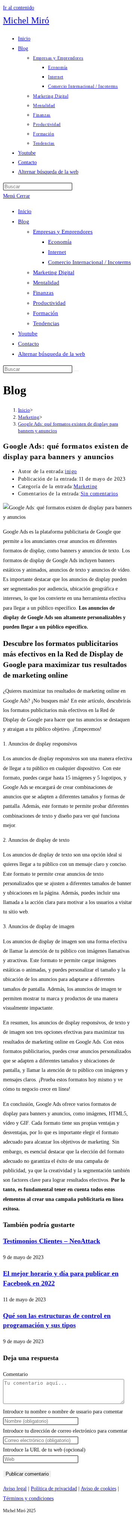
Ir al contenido (18, 8)
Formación (45, 313)
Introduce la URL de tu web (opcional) (44, 1450)
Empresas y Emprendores (63, 232)
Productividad (49, 303)
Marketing (85, 486)
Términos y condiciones (28, 1498)
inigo (71, 471)
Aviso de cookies (98, 1488)
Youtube (28, 334)
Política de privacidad (54, 1488)
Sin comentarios (99, 494)
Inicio (25, 211)
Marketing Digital (53, 272)
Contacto (28, 344)
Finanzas (43, 293)
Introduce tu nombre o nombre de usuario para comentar (63, 1412)
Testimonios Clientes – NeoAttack (51, 1241)
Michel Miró (26, 20)
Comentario (15, 1374)
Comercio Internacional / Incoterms (89, 262)
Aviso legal (15, 1488)
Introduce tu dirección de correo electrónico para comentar (65, 1431)
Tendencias (46, 323)
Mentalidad (46, 283)
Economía (60, 242)
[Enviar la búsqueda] (76, 371)
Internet (57, 252)
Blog (23, 221)
